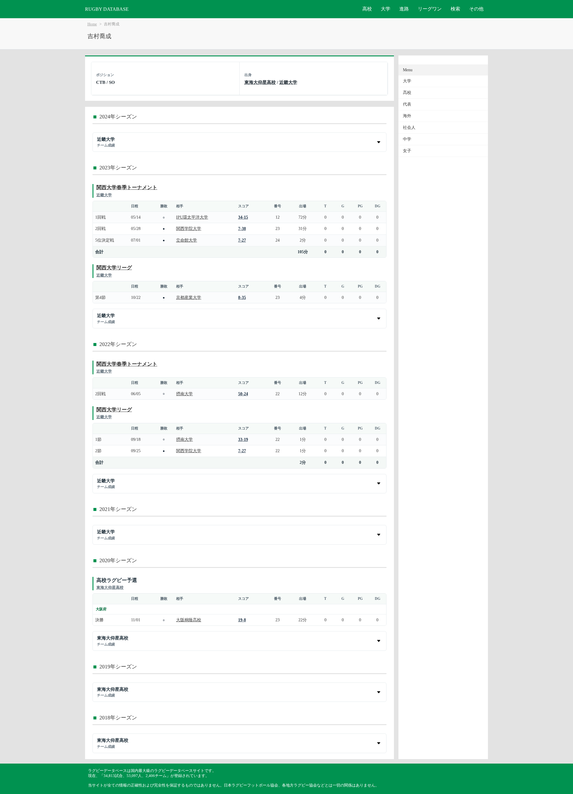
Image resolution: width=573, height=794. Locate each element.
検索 (455, 8)
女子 (407, 151)
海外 (407, 116)
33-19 (243, 439)
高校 (367, 8)
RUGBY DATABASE (107, 9)
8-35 (242, 297)
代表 (407, 104)
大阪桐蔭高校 (188, 619)
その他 (476, 8)
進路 (404, 8)
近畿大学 (288, 82)
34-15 (243, 217)
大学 (385, 8)
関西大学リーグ (114, 268)
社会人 (409, 127)
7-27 (242, 240)
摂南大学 (184, 393)
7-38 (242, 228)
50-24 (243, 393)
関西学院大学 (188, 228)
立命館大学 (186, 240)
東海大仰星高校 (260, 82)
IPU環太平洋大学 (192, 217)
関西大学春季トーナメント (126, 187)
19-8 (242, 619)
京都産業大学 (188, 297)
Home (92, 24)
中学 (407, 139)
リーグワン (430, 8)
